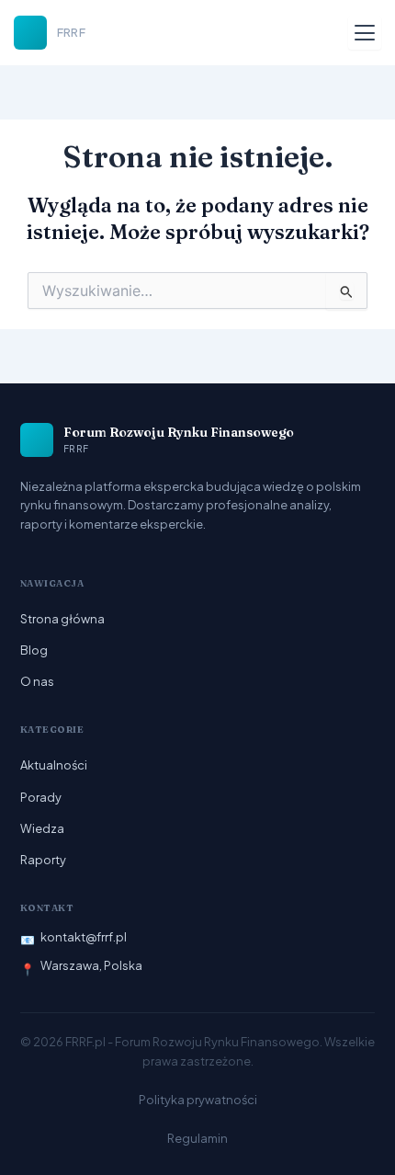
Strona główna (62, 618)
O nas (37, 681)
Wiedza (42, 828)
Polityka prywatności (198, 1099)
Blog (34, 650)
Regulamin (197, 1138)
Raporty (43, 859)
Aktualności (53, 765)
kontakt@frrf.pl (83, 937)
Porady (41, 797)
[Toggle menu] (364, 32)
